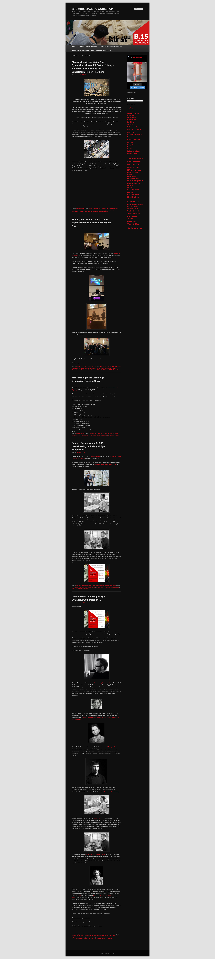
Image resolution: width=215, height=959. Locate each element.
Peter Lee (130, 192)
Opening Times (133, 190)
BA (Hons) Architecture (134, 135)
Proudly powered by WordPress (107, 953)
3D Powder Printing (133, 113)
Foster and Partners (114, 208)
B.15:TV (101, 208)
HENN (136, 153)
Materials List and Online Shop (103, 50)
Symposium (116, 369)
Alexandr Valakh (130, 115)
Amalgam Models (113, 747)
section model (130, 200)
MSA (79, 895)
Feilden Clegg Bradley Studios (102, 683)
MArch (102, 585)
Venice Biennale (133, 211)
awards (130, 124)
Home (73, 46)
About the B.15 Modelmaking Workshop (87, 46)
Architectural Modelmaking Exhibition (93, 935)
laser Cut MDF (133, 164)
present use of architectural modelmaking (105, 464)
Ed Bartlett (105, 208)
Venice (135, 208)
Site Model (140, 204)
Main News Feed (80, 208)
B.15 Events (103, 366)
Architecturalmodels (94, 208)
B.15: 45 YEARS (110, 366)
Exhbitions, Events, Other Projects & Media (83, 50)
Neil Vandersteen (95, 211)
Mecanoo (129, 174)
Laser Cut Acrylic (134, 161)
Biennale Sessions (131, 137)
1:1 (128, 107)
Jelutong (129, 156)
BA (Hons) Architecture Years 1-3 (84, 585)
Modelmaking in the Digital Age (107, 210)
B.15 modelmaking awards (135, 127)
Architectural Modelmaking (111, 792)
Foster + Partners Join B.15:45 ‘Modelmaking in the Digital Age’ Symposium (88, 446)
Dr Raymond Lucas (107, 433)
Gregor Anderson (76, 210)
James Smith (93, 368)
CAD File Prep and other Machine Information (111, 46)
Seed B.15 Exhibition (77, 588)
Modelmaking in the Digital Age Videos (81, 211)
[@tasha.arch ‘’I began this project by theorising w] (137, 72)
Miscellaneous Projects (90, 366)
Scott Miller (110, 369)
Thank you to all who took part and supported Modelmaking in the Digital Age (91, 222)
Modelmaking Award (135, 181)
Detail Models (131, 149)
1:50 (130, 107)
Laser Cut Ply (133, 167)
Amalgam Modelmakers (77, 935)
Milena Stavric (112, 368)
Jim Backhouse (100, 368)
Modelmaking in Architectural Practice (90, 210)
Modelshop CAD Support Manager (95, 854)
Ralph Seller (104, 369)
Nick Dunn (98, 369)
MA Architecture (134, 170)
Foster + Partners (95, 456)
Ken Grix (107, 368)
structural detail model (132, 206)
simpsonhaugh (132, 204)
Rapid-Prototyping (103, 211)
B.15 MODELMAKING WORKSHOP (92, 9)
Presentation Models (133, 194)
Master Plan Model (132, 172)
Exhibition (130, 153)
